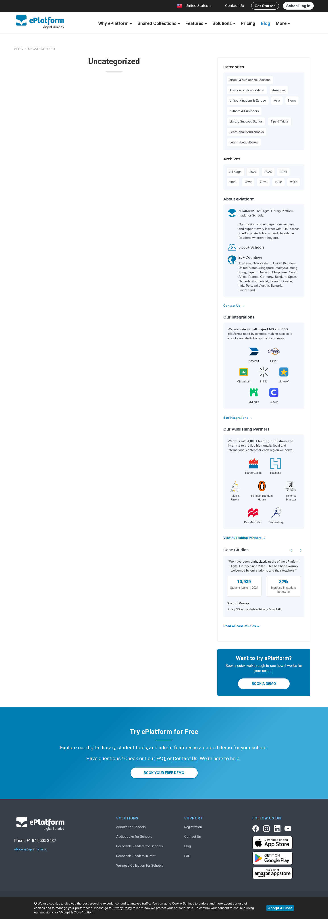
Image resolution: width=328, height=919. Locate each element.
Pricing (248, 23)
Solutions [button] (222, 23)
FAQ (187, 856)
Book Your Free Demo (164, 773)
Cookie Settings (183, 903)
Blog (265, 23)
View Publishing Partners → (244, 537)
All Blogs (235, 172)
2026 (253, 172)
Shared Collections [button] (157, 23)
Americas (278, 90)
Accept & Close (280, 908)
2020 (278, 182)
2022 (248, 182)
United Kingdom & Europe (247, 100)
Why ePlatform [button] (114, 23)
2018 (293, 182)
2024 (283, 172)
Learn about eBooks (243, 142)
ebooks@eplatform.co (30, 849)
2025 (268, 172)
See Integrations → (237, 417)
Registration (193, 827)
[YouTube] (287, 828)
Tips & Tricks (280, 121)
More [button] (282, 23)
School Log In (298, 6)
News (292, 100)
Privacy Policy (122, 908)
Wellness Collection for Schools (139, 865)
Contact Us (234, 5)
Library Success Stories (246, 121)
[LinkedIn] (277, 828)
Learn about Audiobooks (246, 132)
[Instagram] (266, 828)
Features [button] (195, 23)
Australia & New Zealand (246, 90)
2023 (233, 182)
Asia (277, 100)
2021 (263, 182)
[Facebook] (255, 828)
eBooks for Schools (131, 827)
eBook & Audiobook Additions (249, 80)
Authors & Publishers (244, 111)
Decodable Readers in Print (136, 856)
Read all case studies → (241, 626)
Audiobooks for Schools (134, 836)
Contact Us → (233, 305)
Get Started (265, 6)
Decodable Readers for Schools (139, 846)
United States (197, 5)
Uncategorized (41, 49)
